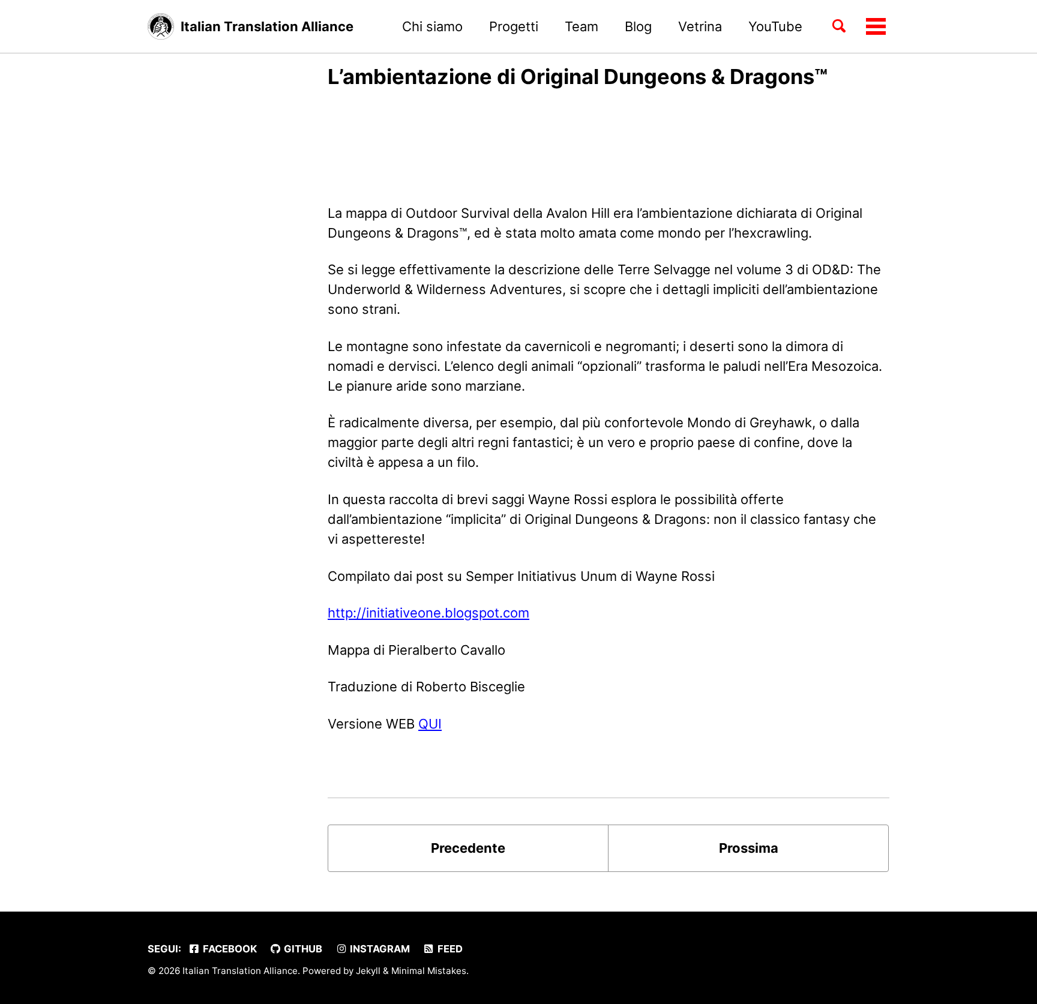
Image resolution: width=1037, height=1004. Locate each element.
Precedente (468, 848)
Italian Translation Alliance (267, 26)
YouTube (775, 26)
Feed (449, 949)
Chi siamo (432, 26)
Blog (638, 26)
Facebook (228, 949)
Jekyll (368, 970)
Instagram (378, 949)
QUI (430, 724)
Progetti (513, 26)
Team (581, 26)
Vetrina (700, 26)
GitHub (301, 949)
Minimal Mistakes (428, 970)
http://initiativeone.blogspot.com (428, 613)
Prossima (748, 848)
